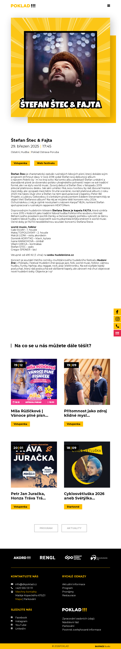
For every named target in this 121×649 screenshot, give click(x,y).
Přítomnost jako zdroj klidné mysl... (85, 413)
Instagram (21, 621)
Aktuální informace (73, 584)
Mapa (18, 599)
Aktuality (74, 528)
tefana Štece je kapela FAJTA (72, 210)
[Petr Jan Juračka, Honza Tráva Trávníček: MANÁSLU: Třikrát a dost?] (34, 465)
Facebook (21, 617)
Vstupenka (20, 163)
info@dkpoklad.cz (26, 584)
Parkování (30, 599)
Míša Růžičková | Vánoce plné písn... (29, 413)
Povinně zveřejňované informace (81, 629)
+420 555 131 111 (24, 588)
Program (46, 528)
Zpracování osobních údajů (78, 618)
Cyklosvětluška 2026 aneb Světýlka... (84, 495)
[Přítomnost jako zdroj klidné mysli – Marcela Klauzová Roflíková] (87, 382)
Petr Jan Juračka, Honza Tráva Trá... (28, 495)
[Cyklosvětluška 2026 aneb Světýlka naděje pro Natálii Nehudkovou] (87, 465)
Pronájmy (68, 591)
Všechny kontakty (26, 591)
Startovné (73, 506)
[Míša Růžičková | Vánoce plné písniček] (34, 382)
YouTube (20, 625)
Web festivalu (46, 163)
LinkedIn (20, 628)
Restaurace (69, 595)
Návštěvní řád (70, 622)
